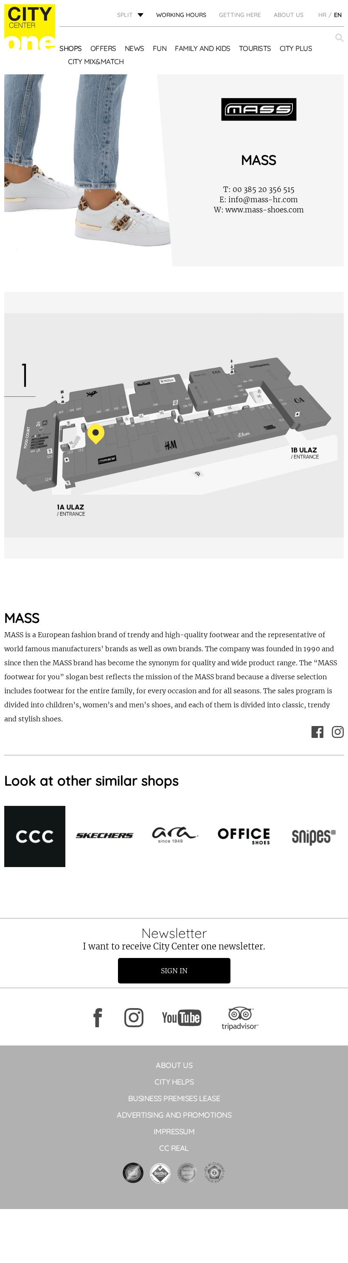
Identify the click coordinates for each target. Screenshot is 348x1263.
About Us (288, 15)
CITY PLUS (296, 48)
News (134, 48)
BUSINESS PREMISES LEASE (174, 1098)
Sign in (174, 970)
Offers (103, 48)
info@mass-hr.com (258, 199)
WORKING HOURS (181, 15)
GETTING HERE (240, 15)
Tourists (255, 48)
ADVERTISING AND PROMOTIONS (174, 1115)
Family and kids (202, 48)
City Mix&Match (95, 61)
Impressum (174, 1131)
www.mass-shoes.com (259, 210)
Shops (70, 48)
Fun (160, 48)
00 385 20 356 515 (259, 189)
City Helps (174, 1082)
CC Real (174, 1148)
